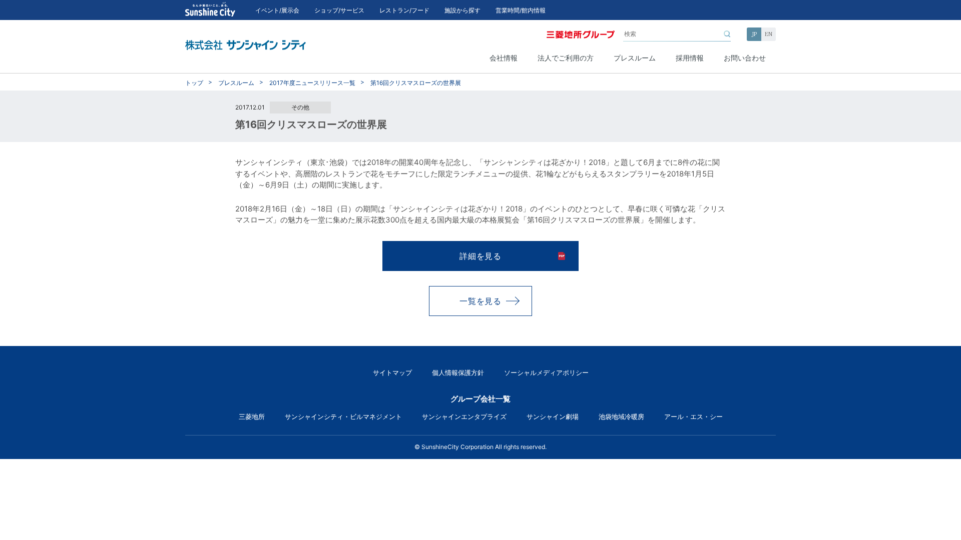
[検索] (727, 34)
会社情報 (504, 58)
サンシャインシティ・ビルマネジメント (343, 416)
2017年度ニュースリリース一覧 (312, 82)
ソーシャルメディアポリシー (546, 372)
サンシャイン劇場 (553, 416)
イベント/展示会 (277, 10)
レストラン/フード (404, 10)
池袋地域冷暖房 (621, 416)
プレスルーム (635, 58)
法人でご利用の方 (566, 58)
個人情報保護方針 (458, 372)
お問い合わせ (745, 58)
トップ (194, 82)
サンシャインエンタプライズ (464, 416)
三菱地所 (252, 416)
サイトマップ (392, 372)
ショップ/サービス (339, 10)
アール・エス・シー (693, 416)
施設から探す (462, 10)
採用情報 (690, 58)
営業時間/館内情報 (521, 10)
